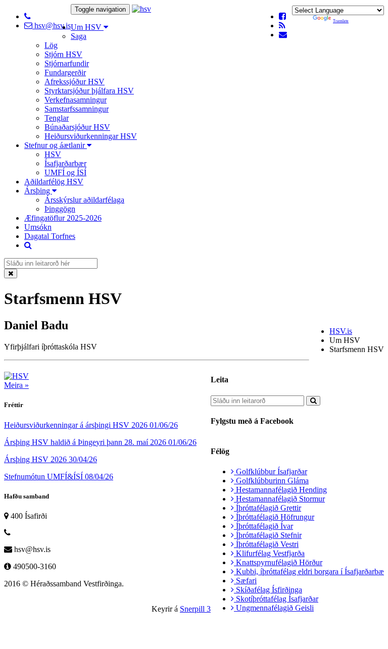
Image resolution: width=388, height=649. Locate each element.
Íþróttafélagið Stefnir (268, 535)
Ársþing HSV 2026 (50, 459)
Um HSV (87, 27)
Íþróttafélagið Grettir (267, 508)
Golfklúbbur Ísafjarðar (270, 471)
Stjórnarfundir (66, 63)
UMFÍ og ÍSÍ (65, 172)
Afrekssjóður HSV (74, 81)
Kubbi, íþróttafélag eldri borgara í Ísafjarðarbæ (309, 571)
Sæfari (245, 580)
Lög (51, 45)
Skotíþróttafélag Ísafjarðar (276, 598)
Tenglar (56, 118)
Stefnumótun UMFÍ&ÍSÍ (58, 476)
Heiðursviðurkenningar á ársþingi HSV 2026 (91, 425)
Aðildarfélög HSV (53, 181)
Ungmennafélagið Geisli (274, 608)
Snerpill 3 (195, 609)
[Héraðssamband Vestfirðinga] (141, 9)
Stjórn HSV (63, 54)
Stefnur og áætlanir (55, 145)
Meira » (16, 385)
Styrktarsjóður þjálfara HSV (89, 90)
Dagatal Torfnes (49, 236)
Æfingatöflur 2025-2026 (63, 218)
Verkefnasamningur (75, 99)
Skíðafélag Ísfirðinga (268, 589)
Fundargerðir (65, 72)
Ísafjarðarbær (65, 163)
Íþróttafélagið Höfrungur (274, 517)
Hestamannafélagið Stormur (279, 498)
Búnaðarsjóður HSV (77, 127)
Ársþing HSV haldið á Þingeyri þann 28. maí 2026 (100, 442)
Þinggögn (59, 209)
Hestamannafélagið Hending (280, 489)
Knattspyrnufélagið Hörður (278, 562)
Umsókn (38, 227)
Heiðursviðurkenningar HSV (90, 136)
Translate (341, 21)
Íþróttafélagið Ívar (263, 526)
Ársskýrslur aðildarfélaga (84, 199)
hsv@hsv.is (51, 25)
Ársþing (38, 190)
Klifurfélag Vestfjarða (269, 553)
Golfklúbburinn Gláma (271, 480)
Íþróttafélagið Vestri (266, 544)
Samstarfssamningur (76, 109)
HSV (52, 154)
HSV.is (340, 331)
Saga (78, 36)
